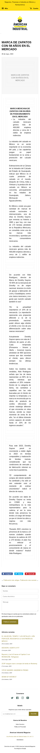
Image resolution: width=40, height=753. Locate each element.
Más (6, 8)
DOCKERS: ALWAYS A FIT (10, 648)
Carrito (35, 8)
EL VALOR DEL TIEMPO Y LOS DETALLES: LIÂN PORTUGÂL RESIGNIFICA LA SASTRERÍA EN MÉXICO (18, 638)
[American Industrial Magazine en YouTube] (27, 698)
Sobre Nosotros (20, 724)
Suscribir (33, 714)
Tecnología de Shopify (20, 748)
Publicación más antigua (11, 580)
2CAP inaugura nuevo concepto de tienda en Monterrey (19, 663)
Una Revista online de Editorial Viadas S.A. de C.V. (20, 736)
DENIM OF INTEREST (9, 677)
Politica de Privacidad (20, 726)
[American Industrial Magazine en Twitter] (12, 698)
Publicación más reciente (28, 580)
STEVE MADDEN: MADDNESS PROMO (15, 670)
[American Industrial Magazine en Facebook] (17, 698)
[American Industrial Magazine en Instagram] (22, 698)
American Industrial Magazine (27, 746)
